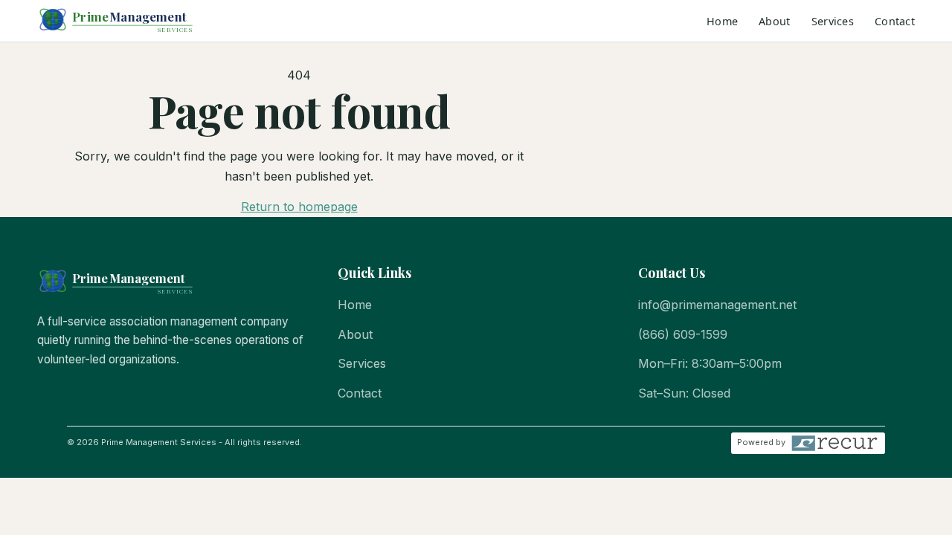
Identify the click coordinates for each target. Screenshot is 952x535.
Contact (895, 21)
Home (722, 21)
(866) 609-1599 (682, 334)
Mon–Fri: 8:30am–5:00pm (710, 363)
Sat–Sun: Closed (684, 393)
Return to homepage (299, 206)
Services (832, 21)
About (774, 21)
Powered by (761, 442)
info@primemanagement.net (717, 304)
